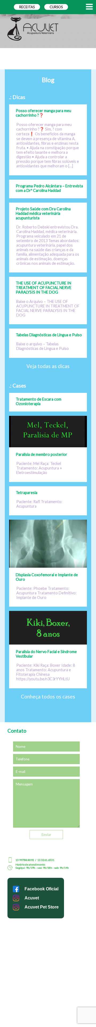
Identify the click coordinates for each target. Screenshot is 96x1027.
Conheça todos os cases (48, 696)
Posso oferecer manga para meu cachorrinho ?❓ (43, 112)
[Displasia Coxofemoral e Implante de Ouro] (48, 565)
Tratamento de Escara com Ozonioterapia (38, 401)
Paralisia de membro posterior (41, 454)
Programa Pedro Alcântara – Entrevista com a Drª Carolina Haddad (49, 188)
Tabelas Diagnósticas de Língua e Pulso (49, 335)
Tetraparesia (26, 492)
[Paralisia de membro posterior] (48, 445)
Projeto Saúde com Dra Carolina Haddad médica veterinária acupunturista (43, 213)
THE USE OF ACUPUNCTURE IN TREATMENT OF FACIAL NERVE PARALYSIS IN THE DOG (43, 287)
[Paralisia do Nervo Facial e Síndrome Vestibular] (48, 642)
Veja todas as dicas (48, 366)
